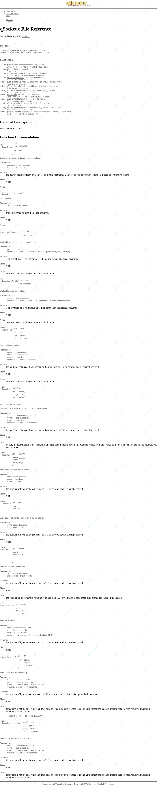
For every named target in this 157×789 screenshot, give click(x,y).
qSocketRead (12, 82)
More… (26, 36)
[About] (52, 784)
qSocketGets (12, 86)
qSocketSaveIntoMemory (17, 112)
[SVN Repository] (91, 784)
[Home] (45, 784)
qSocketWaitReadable (16, 73)
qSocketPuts (12, 95)
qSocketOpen (12, 65)
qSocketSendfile (13, 103)
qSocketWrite (12, 90)
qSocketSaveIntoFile (15, 107)
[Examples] (59, 784)
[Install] (101, 784)
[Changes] (69, 784)
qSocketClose (12, 69)
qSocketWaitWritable (15, 78)
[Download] (78, 784)
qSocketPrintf (12, 99)
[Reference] (109, 784)
